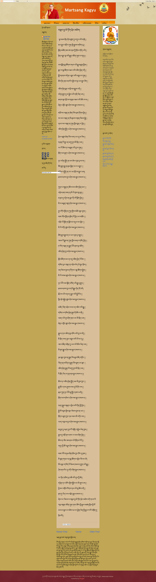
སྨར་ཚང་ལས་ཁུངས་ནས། (46, 38)
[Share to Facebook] (68, 524)
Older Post (95, 532)
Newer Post (61, 532)
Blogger (81, 578)
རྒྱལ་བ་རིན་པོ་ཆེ (107, 138)
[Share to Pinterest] (69, 524)
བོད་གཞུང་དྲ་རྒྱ (106, 141)
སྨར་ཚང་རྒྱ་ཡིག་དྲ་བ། (108, 153)
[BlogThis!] (65, 524)
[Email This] (63, 524)
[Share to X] (66, 524)
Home (78, 532)
